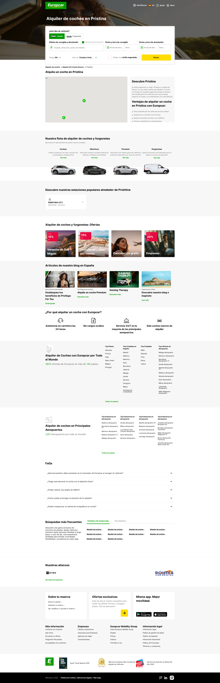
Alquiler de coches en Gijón (158, 529)
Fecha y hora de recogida (116, 42)
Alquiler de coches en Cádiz (94, 534)
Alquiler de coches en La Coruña (116, 529)
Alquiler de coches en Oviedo (116, 539)
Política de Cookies (68, 678)
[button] (84, 101)
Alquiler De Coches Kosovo (73, 67)
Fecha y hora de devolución (151, 42)
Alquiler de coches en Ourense (137, 529)
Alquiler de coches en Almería (116, 534)
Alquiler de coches (52, 67)
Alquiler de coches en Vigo (158, 534)
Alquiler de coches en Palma (94, 539)
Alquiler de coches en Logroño (94, 529)
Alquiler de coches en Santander (137, 534)
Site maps (97, 678)
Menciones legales (84, 678)
